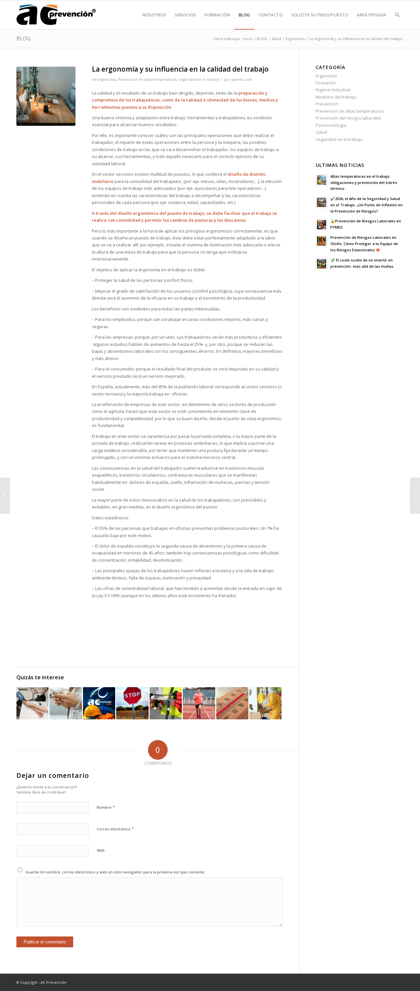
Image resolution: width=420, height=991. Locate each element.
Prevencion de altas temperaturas (147, 79)
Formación (326, 83)
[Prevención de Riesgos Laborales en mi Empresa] (265, 703)
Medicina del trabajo (336, 97)
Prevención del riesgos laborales (348, 118)
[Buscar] (397, 14)
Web (101, 850)
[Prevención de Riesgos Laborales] (56, 14)
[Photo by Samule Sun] (45, 96)
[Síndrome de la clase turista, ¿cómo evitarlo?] (415, 496)
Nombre (106, 807)
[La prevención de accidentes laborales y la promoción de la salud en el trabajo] (166, 703)
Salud (321, 132)
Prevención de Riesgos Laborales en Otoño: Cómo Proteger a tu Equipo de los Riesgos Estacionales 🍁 (364, 243)
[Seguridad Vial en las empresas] (132, 703)
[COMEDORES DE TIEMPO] (66, 703)
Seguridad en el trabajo (199, 79)
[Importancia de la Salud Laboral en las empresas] (32, 703)
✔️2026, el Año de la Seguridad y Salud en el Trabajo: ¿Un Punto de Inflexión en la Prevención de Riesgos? (366, 205)
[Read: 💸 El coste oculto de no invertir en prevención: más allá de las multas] (321, 264)
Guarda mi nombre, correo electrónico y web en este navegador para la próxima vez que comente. (115, 871)
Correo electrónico (115, 829)
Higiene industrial (333, 90)
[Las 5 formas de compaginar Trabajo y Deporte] (199, 703)
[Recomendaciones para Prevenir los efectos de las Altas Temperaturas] (232, 703)
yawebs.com (241, 79)
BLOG (23, 38)
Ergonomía (106, 79)
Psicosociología (331, 125)
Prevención (327, 104)
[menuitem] (154, 14)
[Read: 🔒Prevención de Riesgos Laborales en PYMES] (321, 225)
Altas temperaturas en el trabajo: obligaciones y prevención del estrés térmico (363, 182)
